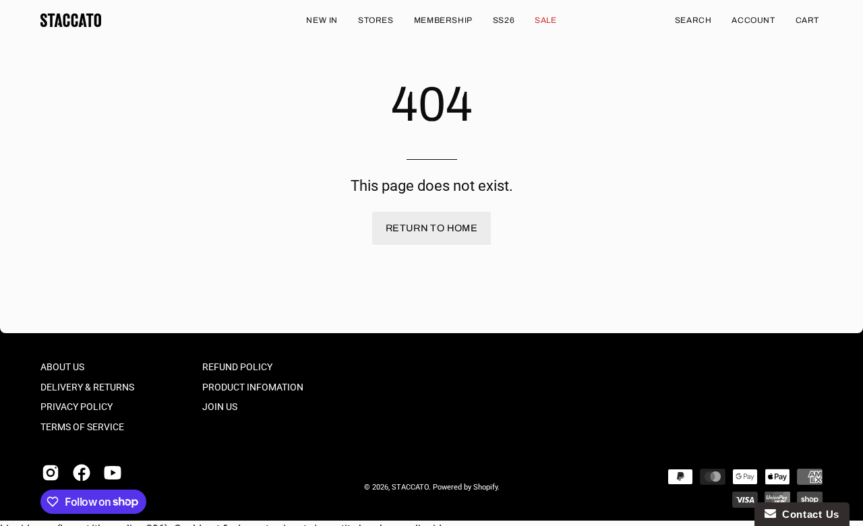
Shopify (485, 487)
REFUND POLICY (237, 367)
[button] (693, 20)
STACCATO (410, 487)
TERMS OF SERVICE (82, 427)
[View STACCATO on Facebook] (81, 473)
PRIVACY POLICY (76, 407)
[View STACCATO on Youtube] (112, 473)
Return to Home (431, 228)
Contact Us (807, 514)
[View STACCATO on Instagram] (50, 473)
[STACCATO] (70, 20)
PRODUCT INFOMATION (252, 387)
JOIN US (219, 407)
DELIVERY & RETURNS (87, 387)
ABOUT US (62, 367)
